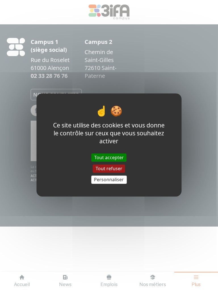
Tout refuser (109, 168)
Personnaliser (109, 179)
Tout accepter (109, 157)
